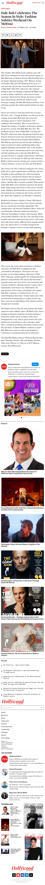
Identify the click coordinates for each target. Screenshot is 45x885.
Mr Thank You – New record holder (16, 665)
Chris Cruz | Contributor (18, 782)
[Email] (20, 35)
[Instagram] (14, 875)
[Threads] (31, 875)
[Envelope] (18, 875)
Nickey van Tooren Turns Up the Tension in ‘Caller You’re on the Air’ (24, 799)
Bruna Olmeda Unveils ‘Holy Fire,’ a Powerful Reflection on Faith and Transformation (23, 373)
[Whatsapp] (11, 35)
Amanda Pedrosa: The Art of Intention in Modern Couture (20, 654)
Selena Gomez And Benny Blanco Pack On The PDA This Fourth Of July (26, 788)
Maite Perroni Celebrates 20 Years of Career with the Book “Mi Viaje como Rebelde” (23, 683)
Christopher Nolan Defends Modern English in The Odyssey (20, 545)
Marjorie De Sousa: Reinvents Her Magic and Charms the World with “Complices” (23, 689)
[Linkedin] (7, 35)
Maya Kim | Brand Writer (18, 793)
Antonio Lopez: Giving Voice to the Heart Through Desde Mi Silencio (20, 582)
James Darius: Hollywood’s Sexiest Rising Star (24, 376)
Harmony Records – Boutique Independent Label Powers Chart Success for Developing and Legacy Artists (22, 618)
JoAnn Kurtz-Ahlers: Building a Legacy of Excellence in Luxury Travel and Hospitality (25, 777)
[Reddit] (16, 35)
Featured (5, 9)
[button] (43, 3)
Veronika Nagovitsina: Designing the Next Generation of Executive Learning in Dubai (26, 773)
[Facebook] (3, 35)
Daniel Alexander (15, 769)
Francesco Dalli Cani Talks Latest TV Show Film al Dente (26, 795)
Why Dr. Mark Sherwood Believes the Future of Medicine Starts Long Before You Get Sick (24, 368)
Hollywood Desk (9, 27)
